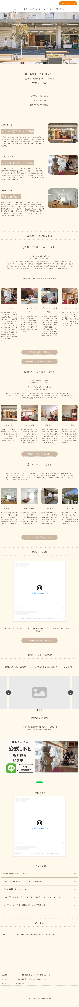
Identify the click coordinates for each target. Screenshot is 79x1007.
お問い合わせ (59, 9)
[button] (37, 710)
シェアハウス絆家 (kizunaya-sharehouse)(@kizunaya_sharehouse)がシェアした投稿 (41, 618)
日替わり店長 (29, 9)
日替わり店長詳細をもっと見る (39, 362)
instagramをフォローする (39, 640)
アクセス (50, 9)
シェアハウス (40, 9)
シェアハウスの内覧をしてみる (39, 537)
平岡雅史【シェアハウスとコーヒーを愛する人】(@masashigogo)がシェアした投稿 (40, 853)
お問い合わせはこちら (68, 3)
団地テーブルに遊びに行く (39, 454)
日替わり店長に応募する (39, 352)
